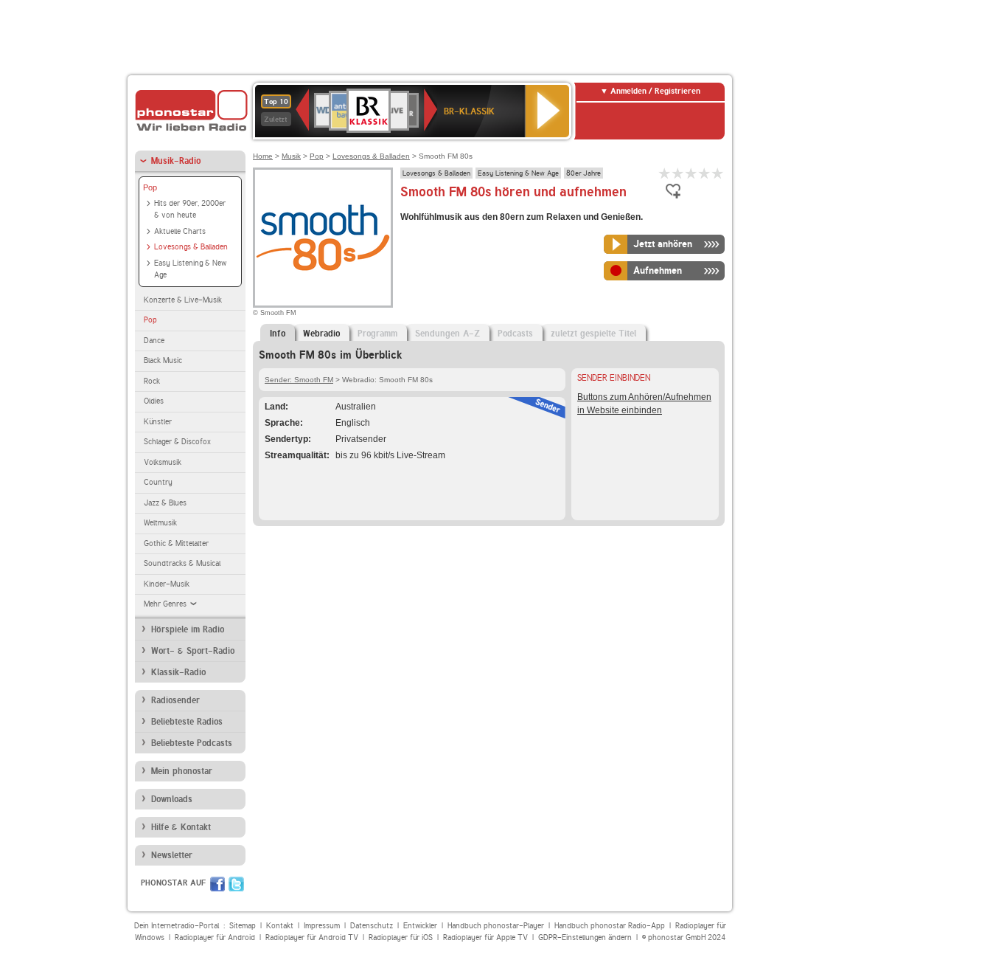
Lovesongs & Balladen (191, 247)
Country (158, 482)
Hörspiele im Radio (187, 629)
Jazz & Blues (165, 503)
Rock (152, 381)
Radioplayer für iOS (401, 937)
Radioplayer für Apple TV (485, 937)
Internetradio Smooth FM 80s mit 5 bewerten (718, 173)
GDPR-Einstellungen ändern (585, 937)
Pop (150, 187)
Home (263, 156)
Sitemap (242, 926)
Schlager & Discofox (177, 441)
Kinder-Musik (166, 584)
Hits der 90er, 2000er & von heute (190, 209)
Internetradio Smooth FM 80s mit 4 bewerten (704, 173)
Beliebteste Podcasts (191, 743)
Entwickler (420, 926)
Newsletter (171, 855)
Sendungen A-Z (447, 333)
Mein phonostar (181, 771)
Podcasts (515, 333)
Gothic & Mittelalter (176, 543)
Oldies (154, 401)
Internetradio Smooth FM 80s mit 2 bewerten (678, 173)
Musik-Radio (176, 161)
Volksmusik (162, 462)
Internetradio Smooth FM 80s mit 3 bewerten (691, 173)
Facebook (217, 884)
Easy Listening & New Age (190, 269)
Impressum (322, 926)
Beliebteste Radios (187, 722)
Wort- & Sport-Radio (192, 651)
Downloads (171, 799)
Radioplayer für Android (215, 937)
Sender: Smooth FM (299, 380)
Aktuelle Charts (180, 231)
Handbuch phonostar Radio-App (609, 926)
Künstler (158, 422)
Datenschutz (371, 926)
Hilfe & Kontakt (181, 827)
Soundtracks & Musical (182, 563)
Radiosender (175, 700)
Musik (291, 156)
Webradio (321, 333)
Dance (154, 340)
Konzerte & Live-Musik (183, 300)
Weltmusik (160, 523)
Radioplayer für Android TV (311, 937)
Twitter (236, 884)
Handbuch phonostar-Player (495, 926)
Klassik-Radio (178, 672)
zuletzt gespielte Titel (593, 333)
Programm (377, 333)
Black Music (163, 360)
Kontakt (279, 926)
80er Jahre (583, 172)
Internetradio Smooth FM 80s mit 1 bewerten (665, 173)
